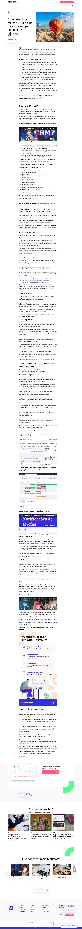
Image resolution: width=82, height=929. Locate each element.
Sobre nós (21, 907)
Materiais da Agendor (40, 890)
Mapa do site (31, 927)
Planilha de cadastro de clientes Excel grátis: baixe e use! (35, 280)
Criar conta (69, 914)
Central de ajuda (45, 911)
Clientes (32, 909)
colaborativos (25, 71)
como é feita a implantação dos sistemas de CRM (41, 359)
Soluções (32, 907)
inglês (46, 296)
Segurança (51, 927)
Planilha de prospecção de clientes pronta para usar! (34, 278)
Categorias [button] (55, 1)
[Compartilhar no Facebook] (18, 42)
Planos (31, 911)
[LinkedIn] (64, 910)
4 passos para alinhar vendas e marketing (46, 192)
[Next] (74, 874)
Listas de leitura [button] (47, 1)
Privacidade (45, 927)
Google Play (57, 924)
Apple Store (49, 924)
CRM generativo (42, 713)
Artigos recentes (39, 1)
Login (60, 914)
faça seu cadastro (23, 753)
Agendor (48, 751)
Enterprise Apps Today (42, 714)
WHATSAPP (11, 42)
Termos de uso (38, 927)
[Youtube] (72, 910)
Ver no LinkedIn (15, 34)
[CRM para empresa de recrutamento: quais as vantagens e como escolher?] (18, 822)
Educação (44, 907)
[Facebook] (60, 910)
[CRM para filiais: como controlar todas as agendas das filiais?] (41, 822)
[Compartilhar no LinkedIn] (20, 42)
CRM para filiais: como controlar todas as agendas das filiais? (40, 835)
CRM (8, 16)
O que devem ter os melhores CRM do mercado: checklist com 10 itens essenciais (63, 836)
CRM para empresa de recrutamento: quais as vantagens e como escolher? (17, 836)
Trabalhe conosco (23, 909)
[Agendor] (12, 2)
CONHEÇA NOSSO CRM (66, 1)
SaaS (41, 116)
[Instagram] (68, 910)
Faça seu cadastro (44, 77)
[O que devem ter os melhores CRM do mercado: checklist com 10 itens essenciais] (63, 822)
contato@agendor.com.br (29, 924)
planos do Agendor (27, 263)
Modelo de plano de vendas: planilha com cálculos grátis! (35, 282)
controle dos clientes (35, 76)
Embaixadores (22, 911)
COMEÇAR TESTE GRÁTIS (49, 771)
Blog (43, 909)
